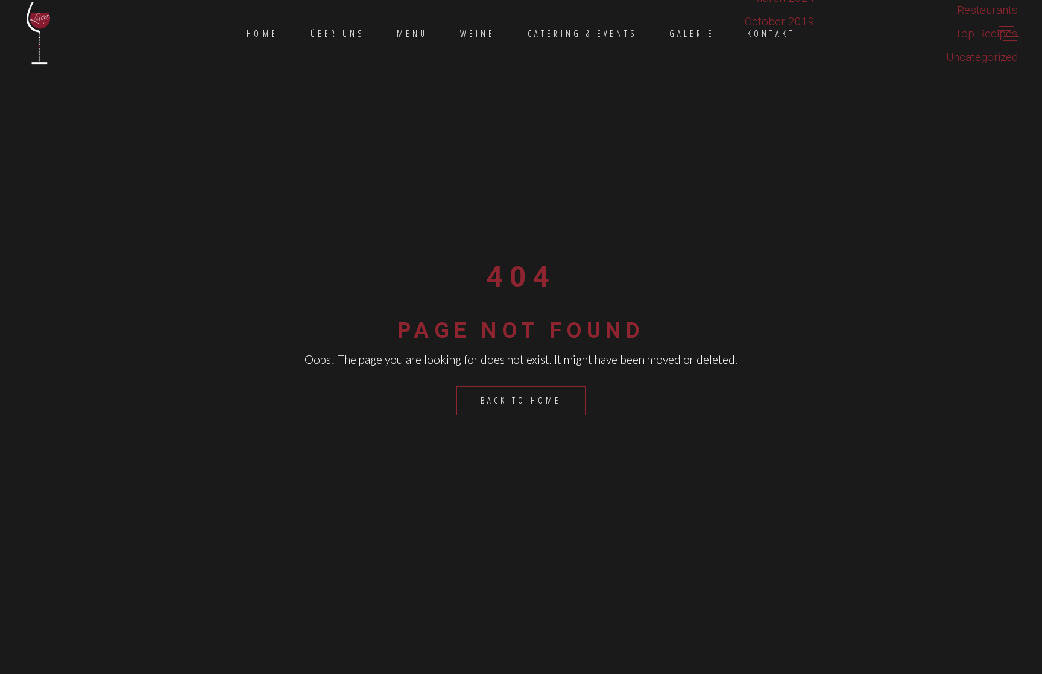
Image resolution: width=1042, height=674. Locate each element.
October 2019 (780, 21)
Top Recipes (986, 33)
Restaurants (987, 10)
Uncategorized (982, 57)
